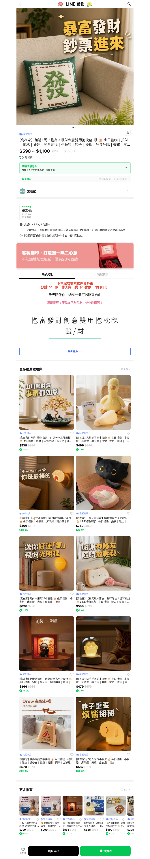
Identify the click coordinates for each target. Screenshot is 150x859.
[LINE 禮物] (75, 4)
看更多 (124, 369)
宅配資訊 (102, 274)
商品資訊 (47, 274)
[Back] (21, 4)
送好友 (108, 851)
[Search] (129, 4)
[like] (72, 433)
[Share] (128, 133)
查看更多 (73, 351)
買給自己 (53, 851)
